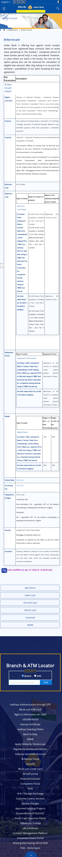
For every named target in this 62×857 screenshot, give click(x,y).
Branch (27, 676)
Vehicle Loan (30, 610)
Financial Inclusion (30, 778)
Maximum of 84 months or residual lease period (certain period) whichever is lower (50, 398)
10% (44, 437)
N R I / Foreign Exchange (30, 793)
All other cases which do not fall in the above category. (22, 303)
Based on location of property (36, 198)
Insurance (8, 551)
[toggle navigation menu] (4, 8)
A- (15, 2)
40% (53, 465)
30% (53, 437)
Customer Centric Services (30, 798)
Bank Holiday (30, 734)
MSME (30, 625)
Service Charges (30, 803)
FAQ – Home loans (30, 848)
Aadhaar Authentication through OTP (30, 704)
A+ (23, 2)
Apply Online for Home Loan (30, 744)
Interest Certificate (30, 724)
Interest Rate (9, 480)
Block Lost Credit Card (30, 768)
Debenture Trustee (30, 823)
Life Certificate (30, 828)
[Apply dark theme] (59, 2)
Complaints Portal (30, 783)
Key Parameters (9, 78)
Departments (13, 30)
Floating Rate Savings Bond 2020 (30, 843)
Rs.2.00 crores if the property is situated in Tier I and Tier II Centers (36, 313)
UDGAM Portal (30, 719)
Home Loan (30, 595)
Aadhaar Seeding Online (30, 729)
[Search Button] (58, 8)
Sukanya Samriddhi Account (30, 754)
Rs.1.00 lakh (20, 184)
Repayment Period (9, 354)
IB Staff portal (30, 773)
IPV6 (30, 788)
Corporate (30, 617)
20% (44, 465)
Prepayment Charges (9, 496)
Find (46, 682)
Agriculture (30, 587)
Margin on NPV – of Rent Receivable (47, 423)
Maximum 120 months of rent (51, 216)
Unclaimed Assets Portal (30, 838)
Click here (20, 480)
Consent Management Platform (30, 833)
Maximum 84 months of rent (51, 298)
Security (8, 530)
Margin (7, 416)
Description (21, 78)
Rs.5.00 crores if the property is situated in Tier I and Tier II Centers (36, 231)
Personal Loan (30, 602)
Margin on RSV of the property (55, 423)
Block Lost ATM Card (30, 709)
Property (8, 137)
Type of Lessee (21, 198)
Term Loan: (37, 508)
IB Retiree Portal (30, 759)
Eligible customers (8, 99)
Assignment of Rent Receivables (37, 536)
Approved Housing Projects (30, 808)
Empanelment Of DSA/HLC (30, 813)
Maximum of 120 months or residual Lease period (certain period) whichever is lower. (50, 369)
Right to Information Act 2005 (30, 714)
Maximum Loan (8, 195)
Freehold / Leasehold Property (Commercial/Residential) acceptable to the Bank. (37, 155)
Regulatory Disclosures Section (30, 749)
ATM (38, 676)
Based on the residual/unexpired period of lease (52, 198)
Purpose (8, 121)
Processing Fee (9, 487)
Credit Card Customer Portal (30, 818)
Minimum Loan (8, 186)
